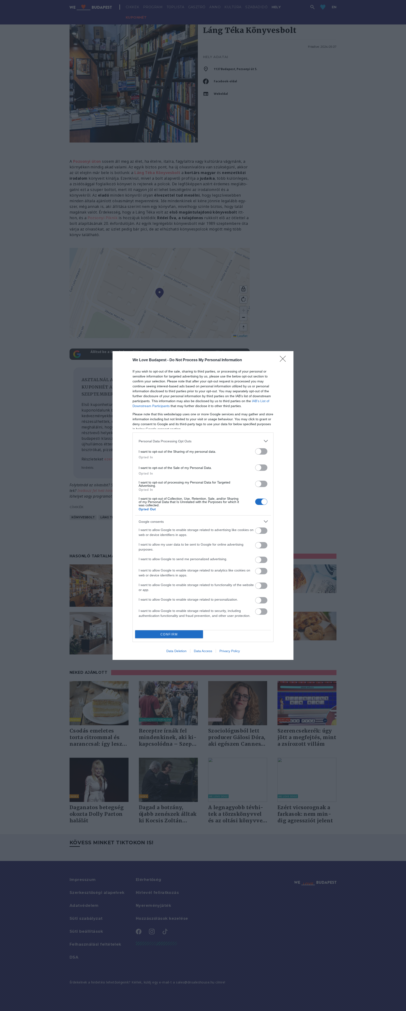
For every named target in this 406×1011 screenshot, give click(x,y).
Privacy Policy (229, 651)
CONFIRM (169, 634)
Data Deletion (176, 651)
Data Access (203, 651)
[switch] (261, 451)
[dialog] (203, 505)
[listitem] (203, 441)
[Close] (284, 360)
